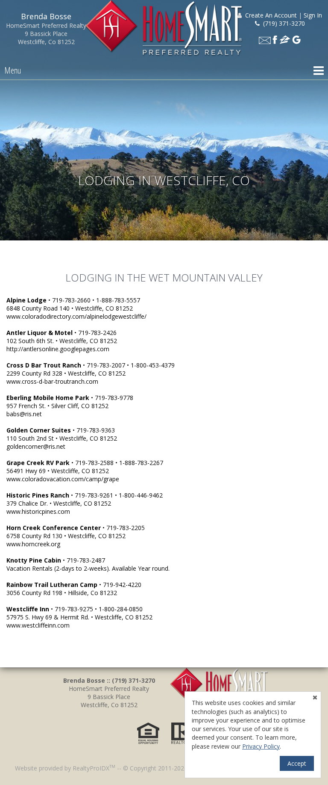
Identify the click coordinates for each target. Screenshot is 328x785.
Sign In (313, 15)
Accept (296, 763)
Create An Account (271, 15)
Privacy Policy (261, 746)
